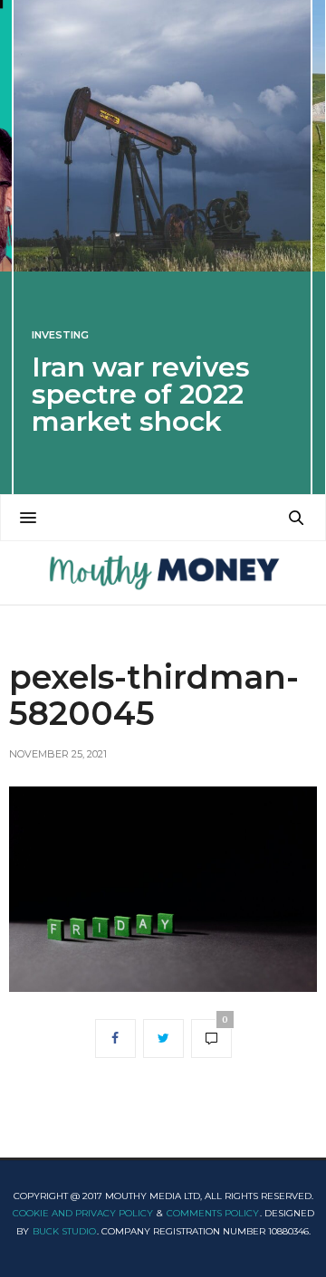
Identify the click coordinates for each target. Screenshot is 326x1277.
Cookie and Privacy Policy (83, 1213)
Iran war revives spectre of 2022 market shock (141, 394)
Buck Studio (64, 1231)
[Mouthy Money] (162, 573)
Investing (60, 335)
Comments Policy (213, 1213)
